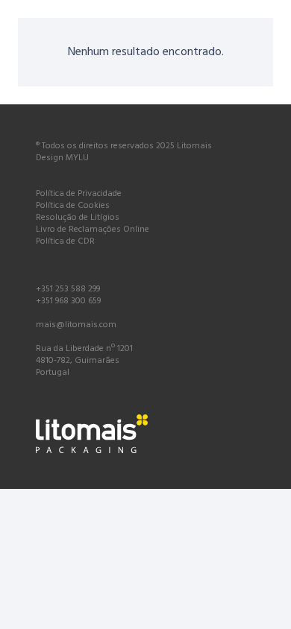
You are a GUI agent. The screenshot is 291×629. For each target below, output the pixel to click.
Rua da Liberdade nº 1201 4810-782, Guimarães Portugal (84, 360)
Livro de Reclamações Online (92, 229)
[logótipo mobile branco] (145, 433)
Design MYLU (62, 158)
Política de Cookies (73, 205)
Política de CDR (65, 241)
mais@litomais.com (76, 324)
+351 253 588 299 (68, 289)
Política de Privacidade (79, 193)
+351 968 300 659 (68, 301)
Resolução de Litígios (77, 217)
